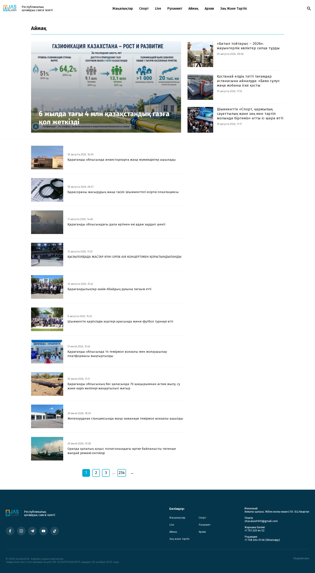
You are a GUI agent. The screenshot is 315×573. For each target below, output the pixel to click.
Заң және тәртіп (233, 8)
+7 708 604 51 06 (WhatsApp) (262, 540)
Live (158, 8)
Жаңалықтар (122, 8)
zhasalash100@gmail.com (261, 521)
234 (122, 472)
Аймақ (193, 8)
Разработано (301, 558)
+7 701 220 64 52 (254, 530)
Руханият (174, 8)
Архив (209, 8)
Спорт (144, 8)
